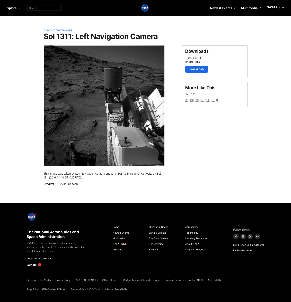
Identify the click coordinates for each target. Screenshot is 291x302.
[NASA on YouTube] (257, 236)
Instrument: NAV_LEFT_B (201, 99)
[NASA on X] (250, 236)
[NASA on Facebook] (236, 236)
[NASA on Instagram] (243, 236)
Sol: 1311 (191, 94)
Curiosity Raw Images (58, 30)
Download (196, 69)
